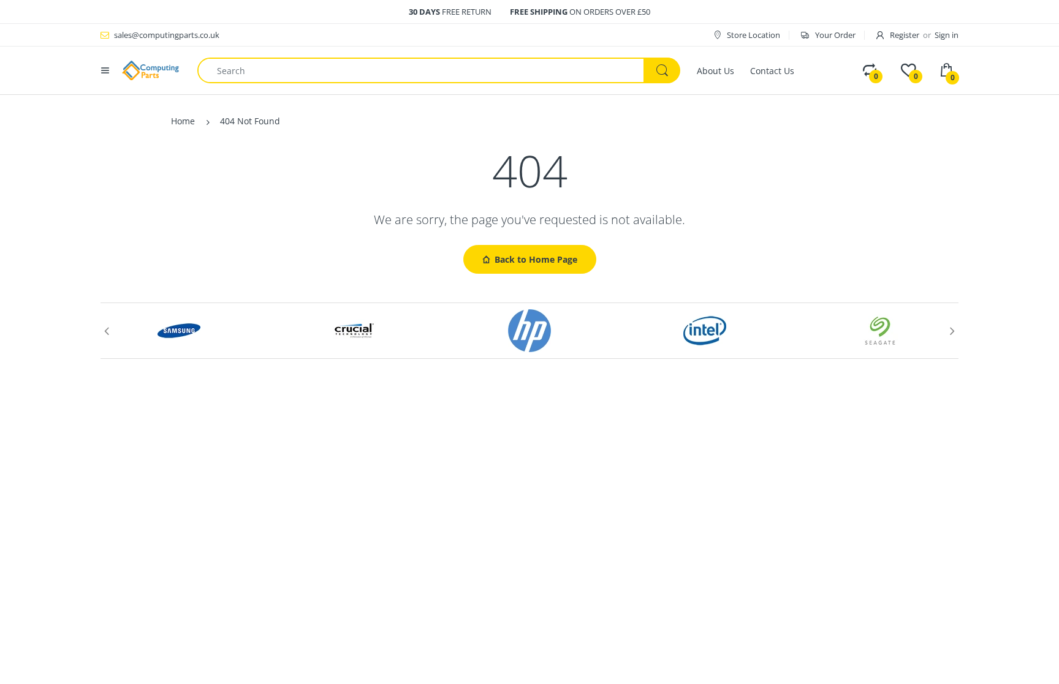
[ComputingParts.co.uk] (150, 69)
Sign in (946, 34)
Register (904, 34)
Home (183, 121)
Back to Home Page (536, 259)
